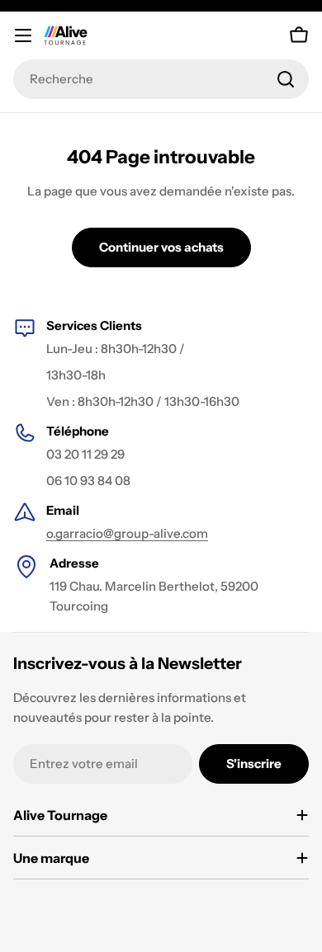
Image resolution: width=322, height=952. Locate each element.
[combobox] (161, 79)
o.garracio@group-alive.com (127, 533)
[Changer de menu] (23, 35)
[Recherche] (286, 79)
